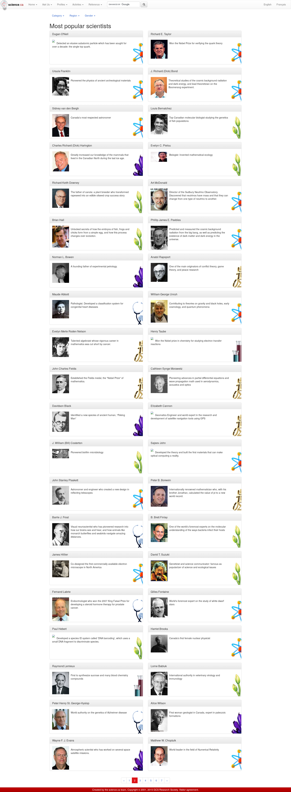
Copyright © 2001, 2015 (140, 789)
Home (32, 4)
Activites (77, 4)
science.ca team (117, 789)
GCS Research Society (166, 789)
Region (74, 15)
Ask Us (46, 4)
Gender (89, 15)
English (267, 4)
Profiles (61, 4)
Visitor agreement (188, 789)
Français (281, 4)
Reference (94, 4)
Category (57, 15)
